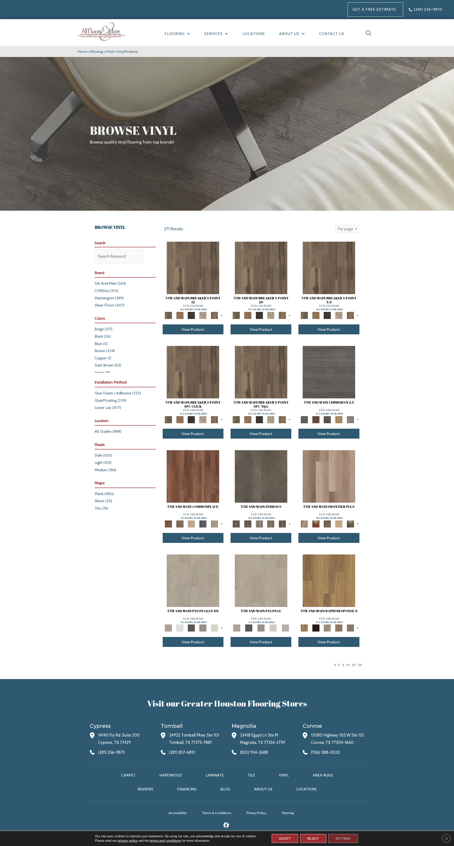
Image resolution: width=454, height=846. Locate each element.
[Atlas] (327, 419)
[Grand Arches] (180, 315)
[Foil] (248, 523)
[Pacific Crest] (214, 315)
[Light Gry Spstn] (285, 628)
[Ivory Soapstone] (214, 628)
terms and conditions (165, 840)
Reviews (145, 789)
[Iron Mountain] (191, 315)
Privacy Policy (256, 813)
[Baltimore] (329, 580)
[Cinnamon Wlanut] (350, 523)
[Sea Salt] (214, 523)
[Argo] (316, 419)
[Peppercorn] (203, 523)
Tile (251, 775)
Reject (313, 838)
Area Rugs (323, 775)
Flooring (97, 51)
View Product (193, 329)
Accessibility (178, 813)
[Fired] (261, 476)
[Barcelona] (316, 628)
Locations (306, 789)
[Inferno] (282, 523)
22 (354, 665)
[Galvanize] (271, 523)
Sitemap (288, 813)
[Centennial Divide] (339, 523)
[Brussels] (339, 628)
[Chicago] (350, 628)
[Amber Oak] (316, 523)
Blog (225, 789)
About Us (263, 789)
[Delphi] (350, 419)
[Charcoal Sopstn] (191, 628)
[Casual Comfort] (327, 523)
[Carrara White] (180, 628)
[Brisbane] (327, 628)
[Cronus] (339, 419)
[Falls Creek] (193, 267)
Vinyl (110, 51)
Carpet (128, 775)
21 (347, 665)
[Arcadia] (329, 372)
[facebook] (226, 825)
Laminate (215, 775)
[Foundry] (259, 523)
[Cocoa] (180, 523)
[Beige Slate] (193, 580)
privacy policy (128, 840)
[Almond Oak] (329, 476)
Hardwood (170, 775)
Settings (343, 838)
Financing (186, 789)
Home (82, 51)
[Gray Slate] (203, 628)
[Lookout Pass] (203, 315)
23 (360, 665)
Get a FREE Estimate (374, 9)
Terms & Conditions (216, 813)
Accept (285, 838)
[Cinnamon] (193, 476)
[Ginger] (191, 523)
